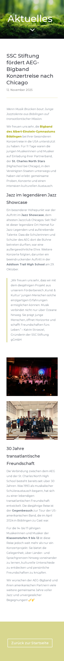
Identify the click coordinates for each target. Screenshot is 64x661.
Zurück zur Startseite (30, 643)
